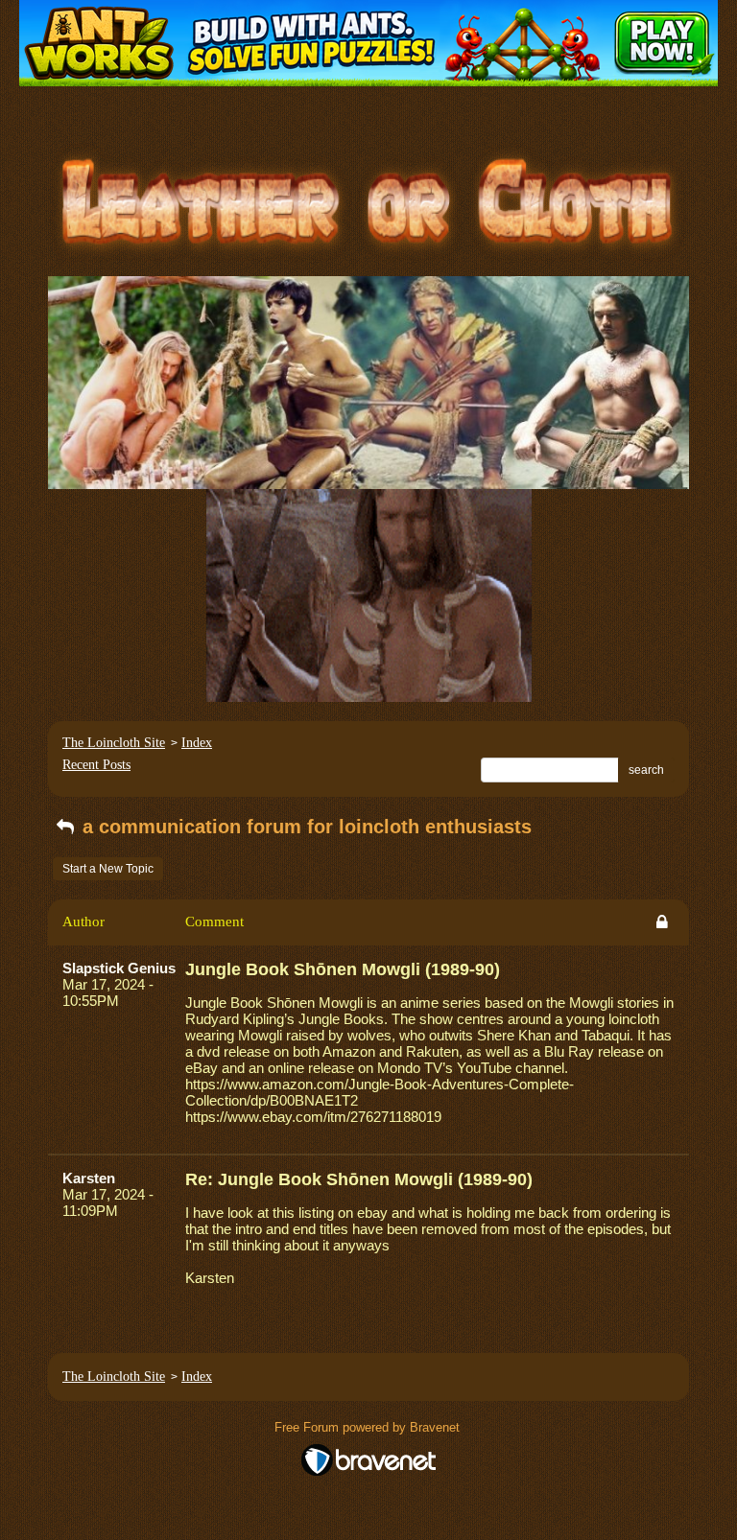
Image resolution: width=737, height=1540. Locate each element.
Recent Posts (96, 765)
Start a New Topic (108, 868)
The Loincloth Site (113, 742)
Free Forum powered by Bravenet (369, 1427)
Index (196, 742)
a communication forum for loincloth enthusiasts (304, 826)
